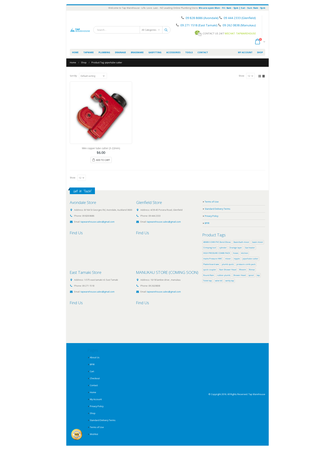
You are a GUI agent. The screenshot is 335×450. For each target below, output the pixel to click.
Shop (260, 52)
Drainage (120, 52)
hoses (235, 253)
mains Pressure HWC (212, 258)
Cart (92, 371)
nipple (237, 258)
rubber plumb (223, 275)
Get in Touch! (82, 191)
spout (251, 275)
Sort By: (73, 75)
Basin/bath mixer (241, 242)
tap (258, 275)
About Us (94, 357)
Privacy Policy (211, 216)
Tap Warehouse (256, 394)
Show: (241, 75)
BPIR (207, 223)
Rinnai (252, 269)
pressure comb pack (246, 264)
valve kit (218, 280)
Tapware (88, 52)
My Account (245, 52)
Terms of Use (212, 201)
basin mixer (257, 242)
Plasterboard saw (211, 264)
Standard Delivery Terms (217, 208)
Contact (203, 52)
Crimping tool (209, 247)
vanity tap (229, 280)
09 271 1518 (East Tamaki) (198, 25)
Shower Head (239, 275)
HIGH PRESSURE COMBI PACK (216, 253)
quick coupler (209, 269)
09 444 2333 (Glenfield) (239, 18)
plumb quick (228, 264)
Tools (189, 52)
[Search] (166, 29)
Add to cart (103, 160)
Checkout (95, 378)
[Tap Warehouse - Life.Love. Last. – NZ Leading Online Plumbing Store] (80, 30)
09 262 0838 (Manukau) (239, 25)
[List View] (263, 75)
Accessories (173, 52)
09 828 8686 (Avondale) (201, 18)
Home (75, 52)
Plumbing (104, 52)
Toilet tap (207, 280)
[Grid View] (259, 75)
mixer (228, 258)
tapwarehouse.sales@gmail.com (97, 221)
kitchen (244, 253)
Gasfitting (154, 52)
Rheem (242, 269)
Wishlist (94, 434)
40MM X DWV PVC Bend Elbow (216, 242)
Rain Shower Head (227, 269)
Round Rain (208, 275)
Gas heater (250, 247)
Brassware (137, 52)
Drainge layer (236, 247)
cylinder (223, 247)
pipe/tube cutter (250, 258)
